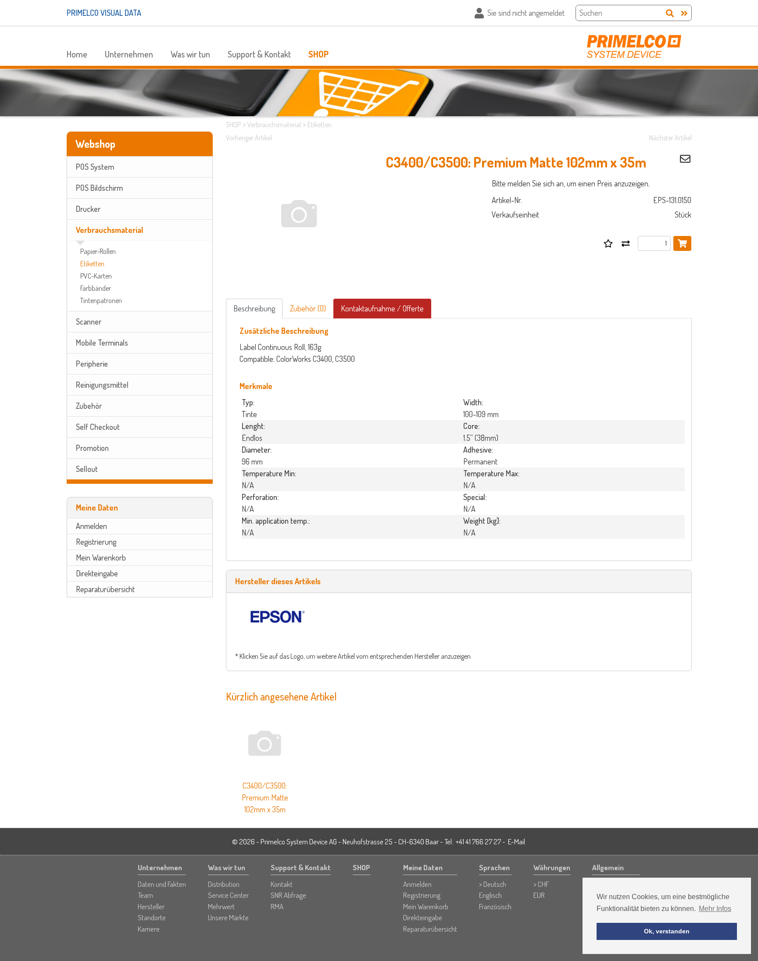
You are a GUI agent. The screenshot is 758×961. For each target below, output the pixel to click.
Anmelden (91, 526)
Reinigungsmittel (102, 384)
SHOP (318, 54)
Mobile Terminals (102, 342)
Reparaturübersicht (105, 589)
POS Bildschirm (99, 188)
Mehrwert (221, 906)
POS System (95, 166)
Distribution (224, 884)
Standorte (152, 917)
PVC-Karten (96, 276)
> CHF (541, 884)
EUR (539, 895)
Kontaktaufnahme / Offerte (382, 308)
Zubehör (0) (308, 308)
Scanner (88, 321)
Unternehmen (129, 54)
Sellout (87, 469)
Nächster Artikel (670, 137)
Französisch (495, 906)
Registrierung (96, 542)
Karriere (149, 928)
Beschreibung (254, 308)
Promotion (92, 448)
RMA (277, 906)
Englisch (490, 895)
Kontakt (282, 884)
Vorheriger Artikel (249, 137)
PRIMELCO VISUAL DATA (104, 13)
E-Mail (516, 841)
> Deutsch (492, 884)
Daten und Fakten (162, 884)
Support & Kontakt (259, 54)
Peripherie (92, 363)
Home (77, 54)
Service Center (228, 895)
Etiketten (92, 263)
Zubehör (89, 406)
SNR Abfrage (288, 895)
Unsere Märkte (228, 917)
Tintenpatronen (101, 300)
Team (145, 895)
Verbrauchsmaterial (109, 230)
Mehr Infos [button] (715, 908)
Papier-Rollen (98, 251)
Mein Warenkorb (101, 557)
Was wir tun (190, 54)
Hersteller (151, 906)
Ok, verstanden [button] (667, 931)
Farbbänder (95, 288)
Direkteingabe (97, 573)
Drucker (88, 209)
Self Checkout (98, 427)
